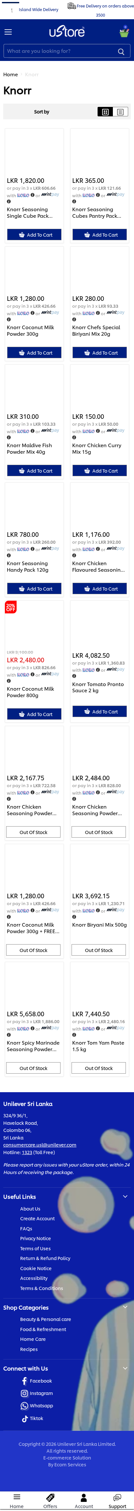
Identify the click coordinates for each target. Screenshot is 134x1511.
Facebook (41, 1380)
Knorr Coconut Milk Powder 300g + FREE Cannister (31, 927)
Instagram (41, 1393)
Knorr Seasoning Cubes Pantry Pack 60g (94, 212)
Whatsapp (41, 1405)
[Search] (121, 50)
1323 (27, 1152)
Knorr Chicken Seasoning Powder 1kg (29, 809)
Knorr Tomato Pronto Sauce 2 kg (98, 687)
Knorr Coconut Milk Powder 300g (30, 330)
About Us (30, 1208)
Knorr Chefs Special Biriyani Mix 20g (96, 330)
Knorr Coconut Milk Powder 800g (30, 691)
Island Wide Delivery (38, 9)
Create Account (37, 1218)
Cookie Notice (36, 1268)
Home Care (33, 1339)
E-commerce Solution (67, 1457)
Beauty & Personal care (45, 1319)
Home (10, 74)
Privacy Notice (35, 1238)
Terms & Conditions (41, 1288)
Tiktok (36, 1418)
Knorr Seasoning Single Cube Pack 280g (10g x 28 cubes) (33, 212)
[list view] (120, 111)
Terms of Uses (35, 1248)
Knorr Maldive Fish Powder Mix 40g (29, 448)
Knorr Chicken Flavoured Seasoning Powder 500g (98, 566)
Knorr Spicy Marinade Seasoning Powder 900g (33, 1045)
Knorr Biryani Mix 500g (99, 924)
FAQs (26, 1228)
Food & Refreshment (43, 1329)
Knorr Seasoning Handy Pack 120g (27, 566)
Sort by (41, 111)
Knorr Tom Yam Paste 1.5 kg (98, 1045)
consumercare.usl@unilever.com (39, 1144)
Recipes (29, 1349)
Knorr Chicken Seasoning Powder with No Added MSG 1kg (96, 809)
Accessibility (33, 1278)
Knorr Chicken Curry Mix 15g (96, 448)
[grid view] (105, 111)
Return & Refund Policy (45, 1258)
